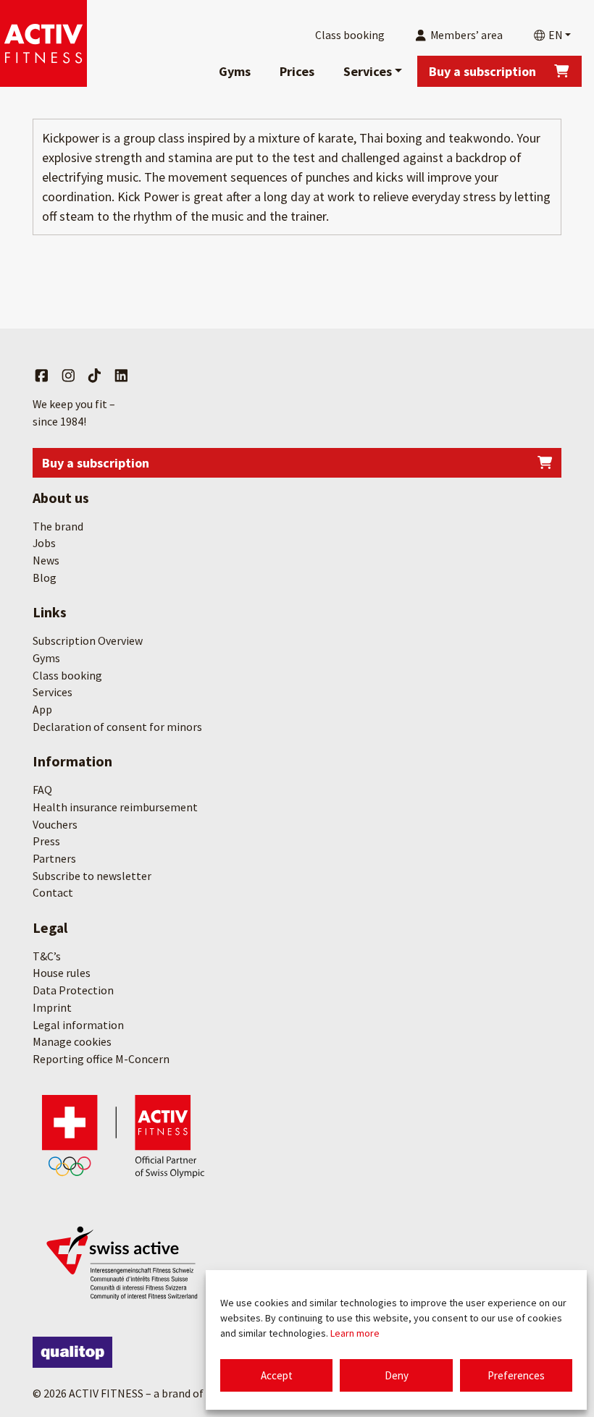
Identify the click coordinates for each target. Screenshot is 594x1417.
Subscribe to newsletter (92, 875)
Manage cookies (72, 1041)
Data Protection (73, 990)
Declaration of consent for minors (117, 726)
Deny (397, 1375)
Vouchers (55, 824)
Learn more (355, 1333)
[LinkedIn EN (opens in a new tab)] (121, 376)
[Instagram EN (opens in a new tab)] (68, 376)
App (42, 709)
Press (46, 841)
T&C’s (47, 956)
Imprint (52, 1007)
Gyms (235, 71)
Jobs (44, 543)
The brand (58, 526)
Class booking (67, 675)
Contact (53, 892)
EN (554, 35)
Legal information (78, 1025)
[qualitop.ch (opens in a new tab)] (72, 1353)
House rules (62, 972)
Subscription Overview (88, 640)
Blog (45, 577)
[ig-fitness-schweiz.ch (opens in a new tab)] (123, 1261)
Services (367, 71)
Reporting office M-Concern (101, 1059)
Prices (297, 71)
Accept (277, 1375)
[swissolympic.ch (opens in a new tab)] (123, 1135)
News (46, 560)
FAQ (42, 789)
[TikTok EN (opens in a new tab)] (94, 376)
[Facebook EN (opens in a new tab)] (42, 376)
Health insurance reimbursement (115, 807)
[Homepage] (43, 43)
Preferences (516, 1375)
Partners (54, 858)
